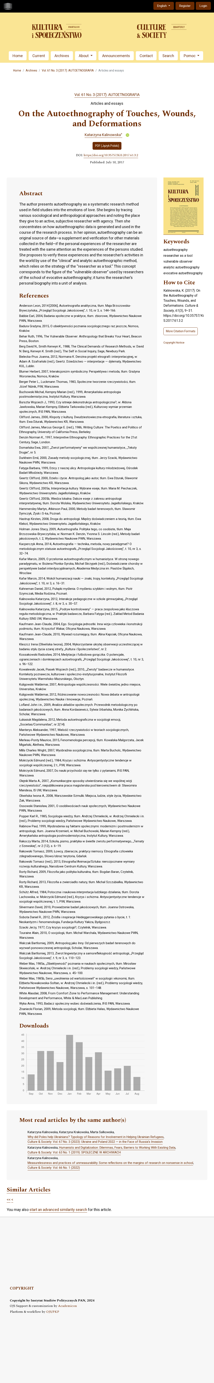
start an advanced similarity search (58, 1209)
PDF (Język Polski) (107, 145)
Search (168, 56)
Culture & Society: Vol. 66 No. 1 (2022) (54, 1168)
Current (38, 56)
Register (185, 6)
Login (203, 6)
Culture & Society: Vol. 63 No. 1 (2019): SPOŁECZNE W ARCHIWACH (74, 1152)
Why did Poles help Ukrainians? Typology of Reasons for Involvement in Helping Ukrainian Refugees (96, 1137)
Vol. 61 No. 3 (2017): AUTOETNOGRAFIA (68, 70)
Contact (146, 56)
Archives (62, 56)
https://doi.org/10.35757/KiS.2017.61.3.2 (111, 155)
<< (8, 1199)
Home (18, 56)
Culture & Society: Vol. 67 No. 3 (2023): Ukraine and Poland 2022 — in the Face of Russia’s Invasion (95, 1142)
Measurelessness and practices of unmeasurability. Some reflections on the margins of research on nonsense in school (110, 1163)
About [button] (84, 56)
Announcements (116, 56)
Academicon (67, 1306)
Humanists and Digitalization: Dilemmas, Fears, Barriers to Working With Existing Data (117, 1147)
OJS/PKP (52, 1311)
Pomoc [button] (190, 56)
